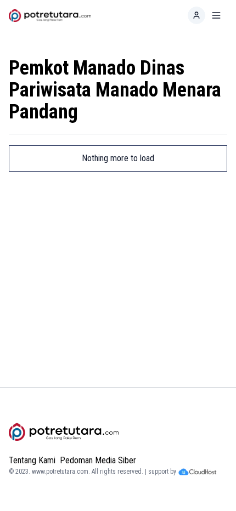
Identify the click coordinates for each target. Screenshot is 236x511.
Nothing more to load (118, 158)
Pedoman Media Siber (98, 460)
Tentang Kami (32, 460)
